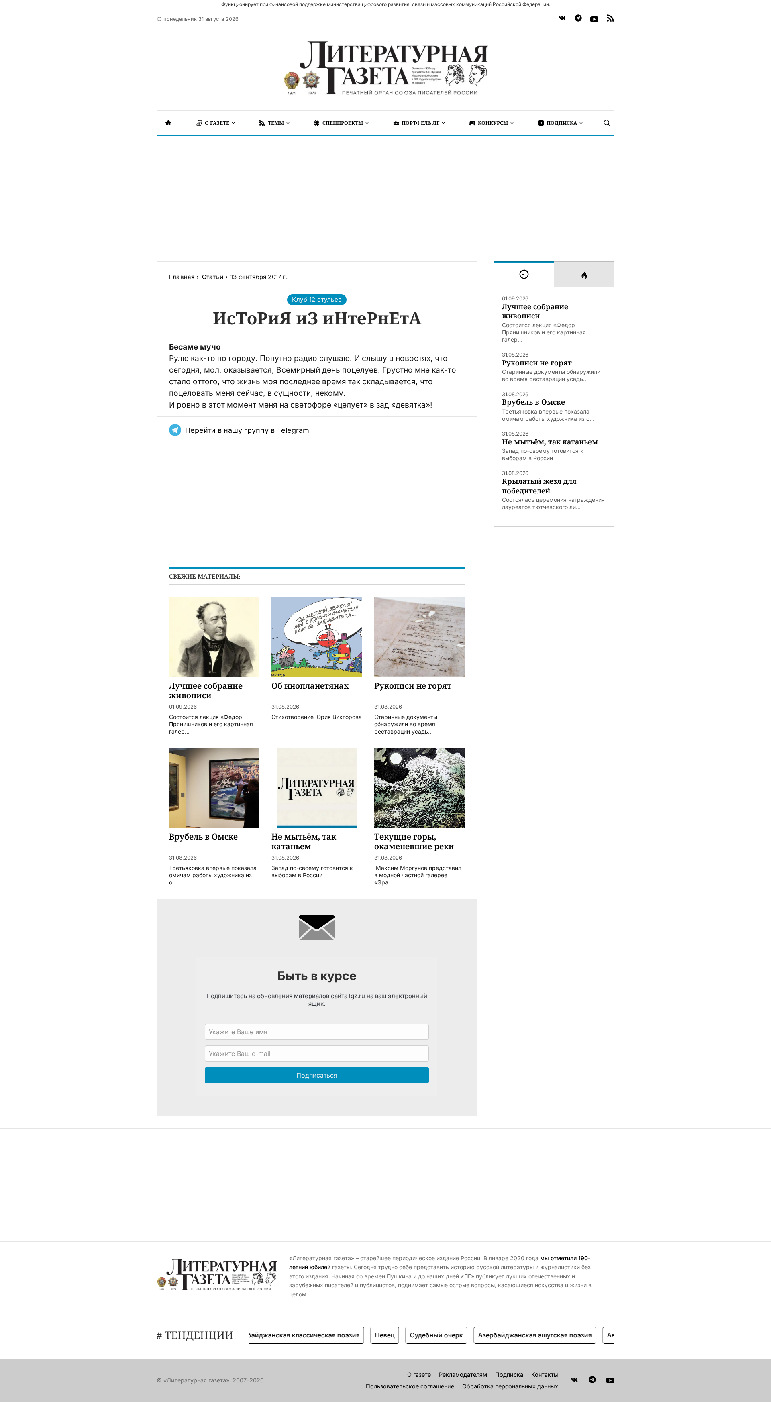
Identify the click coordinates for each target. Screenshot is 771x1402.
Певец (365, 1335)
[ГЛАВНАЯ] (168, 123)
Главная (181, 277)
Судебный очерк (417, 1335)
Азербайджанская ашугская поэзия (516, 1335)
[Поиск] (606, 123)
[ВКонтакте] (562, 19)
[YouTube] (594, 19)
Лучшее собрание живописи (535, 311)
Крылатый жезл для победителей (539, 486)
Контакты (544, 1374)
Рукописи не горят (537, 362)
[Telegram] (578, 19)
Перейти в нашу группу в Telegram (247, 430)
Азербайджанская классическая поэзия (277, 1335)
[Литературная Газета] (385, 68)
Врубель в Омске (533, 402)
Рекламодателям (463, 1374)
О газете (419, 1374)
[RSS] (610, 19)
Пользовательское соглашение (410, 1386)
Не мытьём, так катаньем (550, 441)
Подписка (509, 1374)
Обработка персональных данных (510, 1386)
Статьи (212, 277)
